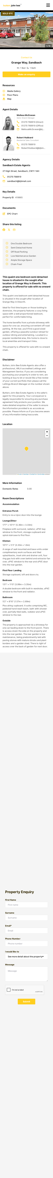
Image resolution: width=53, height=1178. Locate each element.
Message (9, 964)
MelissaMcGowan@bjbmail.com (33, 129)
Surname (9, 913)
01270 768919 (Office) (32, 125)
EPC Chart (12, 213)
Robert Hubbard (25, 137)
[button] (26, 29)
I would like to (12, 951)
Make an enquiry (26, 74)
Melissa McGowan (26, 115)
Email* (8, 925)
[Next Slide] (50, 30)
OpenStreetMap (41, 474)
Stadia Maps (26, 474)
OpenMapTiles (33, 474)
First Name (10, 900)
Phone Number (12, 938)
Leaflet (19, 474)
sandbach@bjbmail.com (19, 181)
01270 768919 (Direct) (32, 122)
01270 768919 (28, 144)
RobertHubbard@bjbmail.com (33, 148)
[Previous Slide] (3, 30)
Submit (26, 1001)
